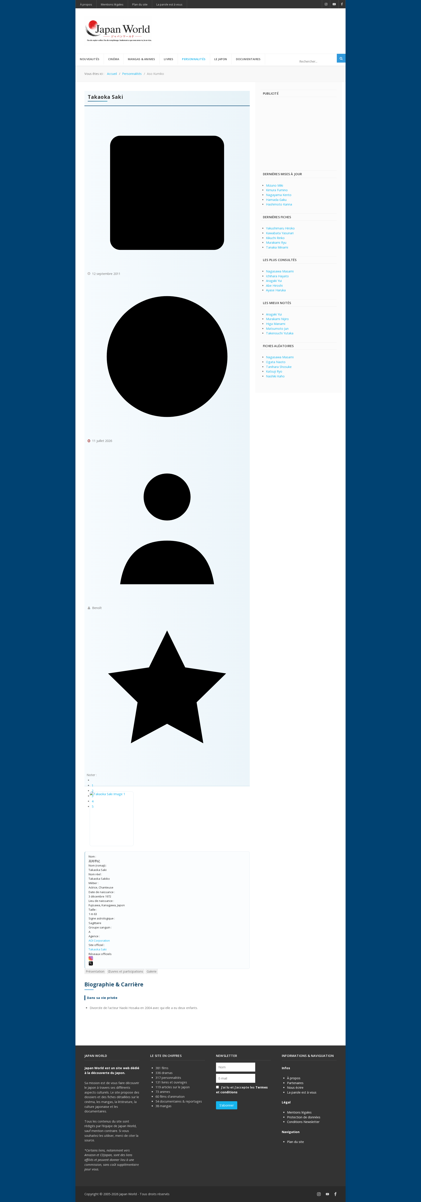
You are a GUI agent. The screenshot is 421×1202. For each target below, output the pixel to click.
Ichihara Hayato (277, 276)
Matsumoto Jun (277, 328)
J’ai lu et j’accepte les (242, 1089)
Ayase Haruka (276, 290)
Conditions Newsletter (303, 1122)
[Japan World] (118, 31)
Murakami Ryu (276, 242)
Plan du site (295, 1142)
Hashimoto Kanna (279, 204)
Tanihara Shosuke (279, 367)
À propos (293, 1078)
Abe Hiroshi (274, 285)
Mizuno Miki (274, 185)
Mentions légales (299, 1112)
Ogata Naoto (275, 362)
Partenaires (295, 1083)
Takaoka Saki (98, 949)
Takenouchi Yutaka (279, 333)
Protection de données (303, 1117)
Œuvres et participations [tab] (125, 971)
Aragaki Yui (274, 281)
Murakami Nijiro (277, 319)
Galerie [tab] (152, 971)
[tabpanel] (167, 995)
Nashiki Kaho (275, 376)
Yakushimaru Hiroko (280, 228)
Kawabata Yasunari (280, 233)
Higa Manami (275, 324)
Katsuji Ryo (274, 371)
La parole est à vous (301, 1092)
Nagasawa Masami (280, 271)
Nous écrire (295, 1087)
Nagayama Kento (278, 195)
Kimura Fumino (277, 190)
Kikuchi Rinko (275, 238)
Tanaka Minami (277, 247)
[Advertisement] (257, 24)
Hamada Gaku (276, 200)
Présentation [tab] (95, 971)
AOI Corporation (99, 940)
